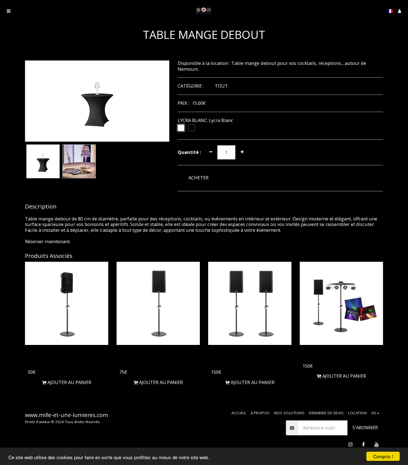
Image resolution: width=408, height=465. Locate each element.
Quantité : (189, 152)
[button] (8, 11)
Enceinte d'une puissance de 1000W (157, 358)
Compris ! (383, 456)
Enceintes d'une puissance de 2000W (246, 358)
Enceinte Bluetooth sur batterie (59, 358)
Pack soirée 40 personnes (337, 355)
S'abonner (365, 427)
